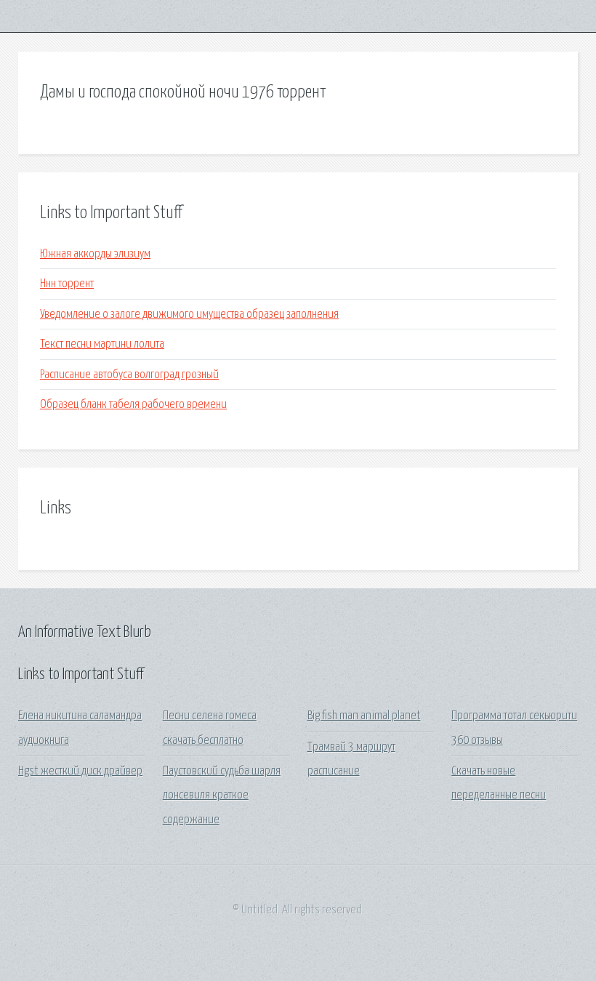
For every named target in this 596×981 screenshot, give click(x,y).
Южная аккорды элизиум (95, 254)
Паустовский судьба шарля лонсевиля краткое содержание (222, 795)
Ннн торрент (67, 284)
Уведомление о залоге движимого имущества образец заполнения (189, 314)
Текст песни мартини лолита (102, 344)
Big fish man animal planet (364, 716)
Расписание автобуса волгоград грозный (129, 375)
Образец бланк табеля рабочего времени (133, 405)
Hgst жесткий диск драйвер (80, 771)
